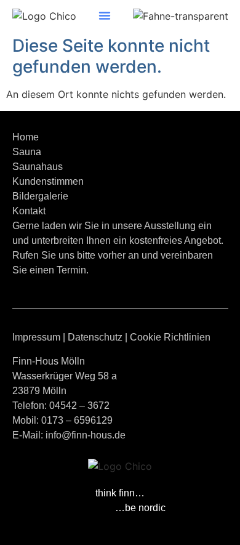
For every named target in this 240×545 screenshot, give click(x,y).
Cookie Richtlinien (170, 337)
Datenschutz (95, 337)
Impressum (36, 337)
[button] (104, 15)
